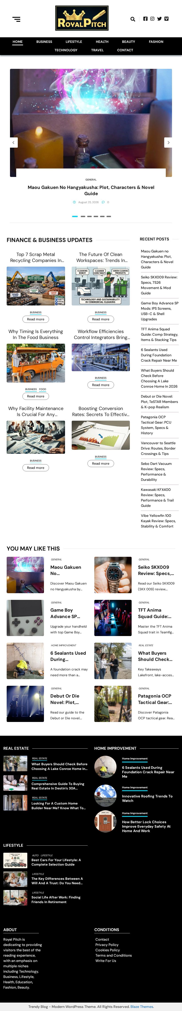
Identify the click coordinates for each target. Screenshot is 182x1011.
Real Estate (146, 645)
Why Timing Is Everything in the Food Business (35, 335)
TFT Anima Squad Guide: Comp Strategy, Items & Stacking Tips (159, 334)
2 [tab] (83, 216)
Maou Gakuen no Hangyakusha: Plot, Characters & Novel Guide (91, 190)
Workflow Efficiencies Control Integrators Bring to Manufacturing (100, 335)
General (91, 179)
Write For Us (105, 960)
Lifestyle (74, 42)
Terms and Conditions (113, 955)
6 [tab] (109, 216)
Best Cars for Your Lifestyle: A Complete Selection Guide (56, 862)
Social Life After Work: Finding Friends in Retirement (56, 899)
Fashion (156, 42)
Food (42, 389)
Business (44, 42)
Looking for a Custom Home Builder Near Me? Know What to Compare (57, 805)
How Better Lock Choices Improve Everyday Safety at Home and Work (146, 826)
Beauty (128, 42)
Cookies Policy (107, 950)
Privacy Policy (107, 944)
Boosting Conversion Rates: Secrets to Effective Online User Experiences (100, 412)
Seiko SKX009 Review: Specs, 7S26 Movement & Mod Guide (156, 570)
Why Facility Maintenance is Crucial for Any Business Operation (35, 412)
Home (18, 42)
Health (102, 42)
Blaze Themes (142, 1006)
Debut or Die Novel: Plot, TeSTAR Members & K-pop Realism (159, 401)
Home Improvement (63, 645)
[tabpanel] (91, 142)
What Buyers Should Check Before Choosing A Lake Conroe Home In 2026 (156, 656)
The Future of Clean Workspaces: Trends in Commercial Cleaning (100, 258)
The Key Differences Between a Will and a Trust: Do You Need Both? (57, 881)
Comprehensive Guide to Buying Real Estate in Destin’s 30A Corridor (58, 786)
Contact (125, 50)
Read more (35, 319)
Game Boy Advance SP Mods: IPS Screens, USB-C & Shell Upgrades (67, 613)
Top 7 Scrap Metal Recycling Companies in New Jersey (35, 258)
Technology (66, 50)
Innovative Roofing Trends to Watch (147, 798)
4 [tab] (96, 216)
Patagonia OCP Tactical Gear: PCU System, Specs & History (156, 699)
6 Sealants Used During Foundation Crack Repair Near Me (159, 355)
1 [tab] (75, 216)
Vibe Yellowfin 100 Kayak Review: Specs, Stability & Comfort (158, 521)
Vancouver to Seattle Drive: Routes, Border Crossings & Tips (158, 448)
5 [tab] (102, 216)
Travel (97, 50)
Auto (35, 855)
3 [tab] (89, 216)
